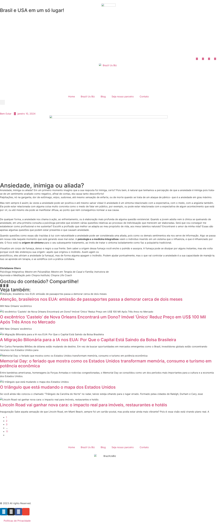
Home (71, 96)
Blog (103, 96)
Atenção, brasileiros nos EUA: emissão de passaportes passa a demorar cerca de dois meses (91, 299)
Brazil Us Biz (88, 96)
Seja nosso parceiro (123, 96)
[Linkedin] (3, 511)
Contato (144, 96)
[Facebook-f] (18, 511)
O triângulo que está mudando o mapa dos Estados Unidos (58, 387)
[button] (2, 102)
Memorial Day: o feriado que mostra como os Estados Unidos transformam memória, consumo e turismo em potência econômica (106, 363)
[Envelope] (26, 511)
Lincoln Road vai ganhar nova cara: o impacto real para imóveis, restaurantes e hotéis (83, 404)
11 (7, 431)
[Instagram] (11, 511)
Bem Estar (5, 113)
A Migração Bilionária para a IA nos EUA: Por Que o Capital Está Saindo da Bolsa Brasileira (88, 339)
